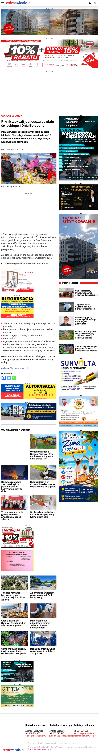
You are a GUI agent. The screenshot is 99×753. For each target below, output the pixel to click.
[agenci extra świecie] (78, 197)
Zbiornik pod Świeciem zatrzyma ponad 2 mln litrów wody (42, 595)
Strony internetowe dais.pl (39, 749)
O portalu (32, 743)
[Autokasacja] (28, 391)
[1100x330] (28, 411)
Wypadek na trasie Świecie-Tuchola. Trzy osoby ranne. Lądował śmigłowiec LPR (41, 455)
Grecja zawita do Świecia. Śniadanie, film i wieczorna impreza (14, 623)
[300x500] (78, 148)
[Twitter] (9, 378)
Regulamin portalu (67, 743)
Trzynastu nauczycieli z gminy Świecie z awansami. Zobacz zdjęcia (13, 516)
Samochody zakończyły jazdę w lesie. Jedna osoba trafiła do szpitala (13, 651)
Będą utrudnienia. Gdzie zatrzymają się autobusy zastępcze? (43, 651)
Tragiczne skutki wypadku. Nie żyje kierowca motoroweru (85, 307)
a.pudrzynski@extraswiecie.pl (38, 736)
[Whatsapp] (14, 378)
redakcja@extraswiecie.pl (14, 368)
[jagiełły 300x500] (78, 246)
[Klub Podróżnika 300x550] (78, 466)
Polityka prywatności (47, 743)
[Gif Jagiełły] (49, 22)
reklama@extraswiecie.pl (85, 736)
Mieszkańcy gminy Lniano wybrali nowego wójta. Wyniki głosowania (85, 320)
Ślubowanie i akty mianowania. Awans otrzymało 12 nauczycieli (86, 293)
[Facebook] (4, 378)
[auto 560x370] (17, 307)
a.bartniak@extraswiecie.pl (62, 736)
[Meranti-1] (17, 281)
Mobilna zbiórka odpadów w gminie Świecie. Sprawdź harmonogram (40, 624)
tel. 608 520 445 (57, 733)
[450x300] (17, 671)
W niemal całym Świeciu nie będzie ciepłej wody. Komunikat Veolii (42, 514)
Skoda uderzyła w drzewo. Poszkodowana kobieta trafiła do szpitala (43, 484)
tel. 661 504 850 (32, 733)
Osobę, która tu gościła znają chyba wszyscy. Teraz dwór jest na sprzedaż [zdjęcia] (85, 335)
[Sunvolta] (78, 375)
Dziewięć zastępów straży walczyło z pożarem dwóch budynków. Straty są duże (11, 487)
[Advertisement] (49, 90)
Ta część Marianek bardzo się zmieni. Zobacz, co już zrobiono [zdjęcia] (13, 596)
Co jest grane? (11, 116)
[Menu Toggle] (2, 3)
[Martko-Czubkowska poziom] (17, 560)
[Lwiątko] (78, 411)
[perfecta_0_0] (17, 696)
